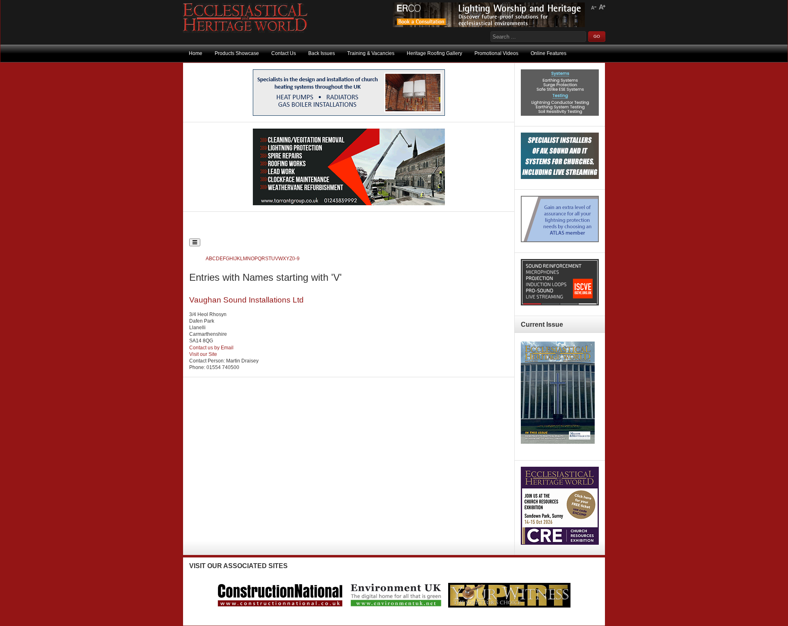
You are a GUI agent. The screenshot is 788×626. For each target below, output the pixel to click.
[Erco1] (489, 25)
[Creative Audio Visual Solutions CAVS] (560, 177)
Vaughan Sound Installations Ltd (246, 300)
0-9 (296, 258)
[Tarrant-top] (349, 203)
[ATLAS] (560, 240)
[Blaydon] (560, 304)
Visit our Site (203, 354)
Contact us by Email (211, 348)
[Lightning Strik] (560, 114)
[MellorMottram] (349, 114)
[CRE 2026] (560, 543)
